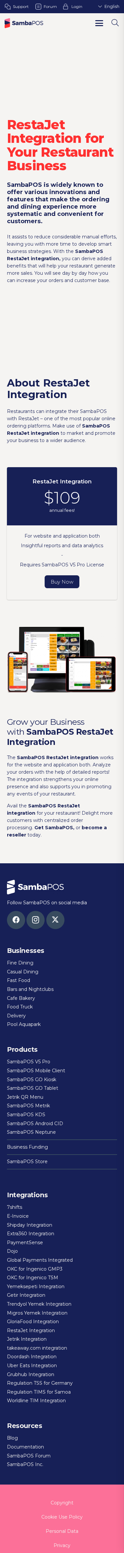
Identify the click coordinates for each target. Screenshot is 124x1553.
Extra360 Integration (30, 1234)
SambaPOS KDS (26, 1115)
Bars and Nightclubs (30, 989)
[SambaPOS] (24, 23)
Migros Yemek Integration (37, 1313)
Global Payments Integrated (40, 1260)
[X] (55, 920)
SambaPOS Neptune (31, 1132)
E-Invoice (18, 1216)
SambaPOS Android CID (35, 1123)
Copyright (62, 1503)
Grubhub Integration (30, 1374)
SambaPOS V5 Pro (28, 1062)
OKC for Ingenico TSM (32, 1278)
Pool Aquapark (24, 1024)
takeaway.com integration (37, 1348)
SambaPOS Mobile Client (36, 1071)
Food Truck (20, 1007)
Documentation (25, 1447)
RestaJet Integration (31, 1330)
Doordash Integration (32, 1357)
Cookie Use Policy (62, 1517)
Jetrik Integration (27, 1339)
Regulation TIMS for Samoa (39, 1392)
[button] (99, 23)
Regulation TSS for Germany (40, 1383)
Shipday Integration (29, 1225)
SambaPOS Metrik (28, 1106)
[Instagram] (35, 920)
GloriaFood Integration (33, 1322)
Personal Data (62, 1531)
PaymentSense (25, 1243)
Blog (12, 1438)
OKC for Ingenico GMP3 (34, 1269)
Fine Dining (20, 963)
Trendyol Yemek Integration (39, 1304)
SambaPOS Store (27, 1162)
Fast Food (18, 980)
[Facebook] (16, 920)
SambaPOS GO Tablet (32, 1088)
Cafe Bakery (21, 998)
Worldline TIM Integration (36, 1401)
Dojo (12, 1251)
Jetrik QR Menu (25, 1097)
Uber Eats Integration (32, 1366)
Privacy (62, 1545)
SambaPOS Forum (29, 1456)
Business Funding (27, 1147)
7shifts (14, 1207)
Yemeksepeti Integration (35, 1286)
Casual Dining (22, 972)
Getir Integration (26, 1295)
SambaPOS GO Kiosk (31, 1080)
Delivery (16, 1016)
